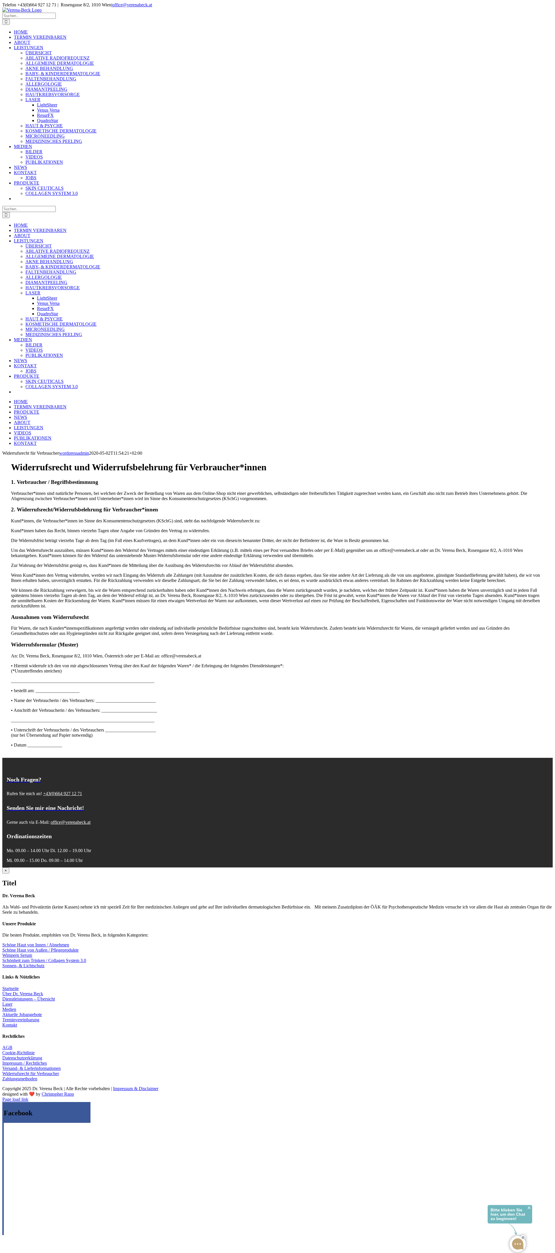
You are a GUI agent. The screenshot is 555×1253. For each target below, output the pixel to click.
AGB (7, 1047)
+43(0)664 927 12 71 (62, 793)
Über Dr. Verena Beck (22, 993)
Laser (7, 1004)
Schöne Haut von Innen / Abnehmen (35, 944)
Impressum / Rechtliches (24, 1063)
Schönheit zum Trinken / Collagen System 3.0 (44, 960)
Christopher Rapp (58, 1094)
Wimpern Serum (17, 955)
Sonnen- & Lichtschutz (23, 965)
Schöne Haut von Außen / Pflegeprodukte (40, 950)
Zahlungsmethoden (19, 1078)
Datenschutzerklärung (22, 1057)
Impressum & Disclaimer (135, 1088)
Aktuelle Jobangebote (22, 1014)
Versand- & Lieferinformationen (31, 1068)
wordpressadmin (74, 453)
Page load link (15, 1099)
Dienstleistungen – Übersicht (28, 998)
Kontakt (9, 1024)
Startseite (10, 988)
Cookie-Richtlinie (18, 1052)
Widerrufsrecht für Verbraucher (30, 1073)
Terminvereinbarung (20, 1019)
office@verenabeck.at (132, 4)
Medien (9, 1009)
